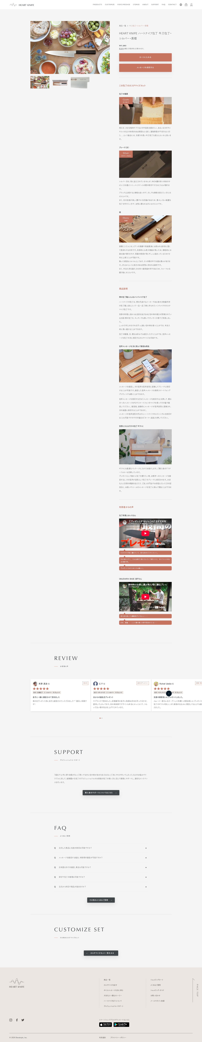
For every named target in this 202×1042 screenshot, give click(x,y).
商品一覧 (122, 26)
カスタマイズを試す (110, 985)
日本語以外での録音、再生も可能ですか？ (72, 867)
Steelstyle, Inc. (21, 1037)
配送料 (121, 48)
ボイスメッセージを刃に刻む (113, 990)
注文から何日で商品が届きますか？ (70, 887)
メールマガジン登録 (157, 1001)
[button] (169, 693)
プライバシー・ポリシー (118, 1037)
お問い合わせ (155, 995)
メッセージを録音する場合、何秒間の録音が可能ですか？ (78, 857)
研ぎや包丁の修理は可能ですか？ (69, 877)
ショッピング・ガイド (157, 990)
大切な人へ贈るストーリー (113, 995)
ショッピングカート (157, 980)
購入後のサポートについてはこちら (99, 792)
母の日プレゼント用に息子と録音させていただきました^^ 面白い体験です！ (60, 702)
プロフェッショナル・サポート (113, 1006)
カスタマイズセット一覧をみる (102, 953)
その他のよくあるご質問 (99, 900)
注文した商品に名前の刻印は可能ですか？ (73, 848)
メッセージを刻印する (145, 67)
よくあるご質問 (156, 985)
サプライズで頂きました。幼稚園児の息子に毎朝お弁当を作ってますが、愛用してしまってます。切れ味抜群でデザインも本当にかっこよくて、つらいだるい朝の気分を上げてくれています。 (120, 704)
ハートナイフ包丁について (113, 1001)
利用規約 (102, 1037)
